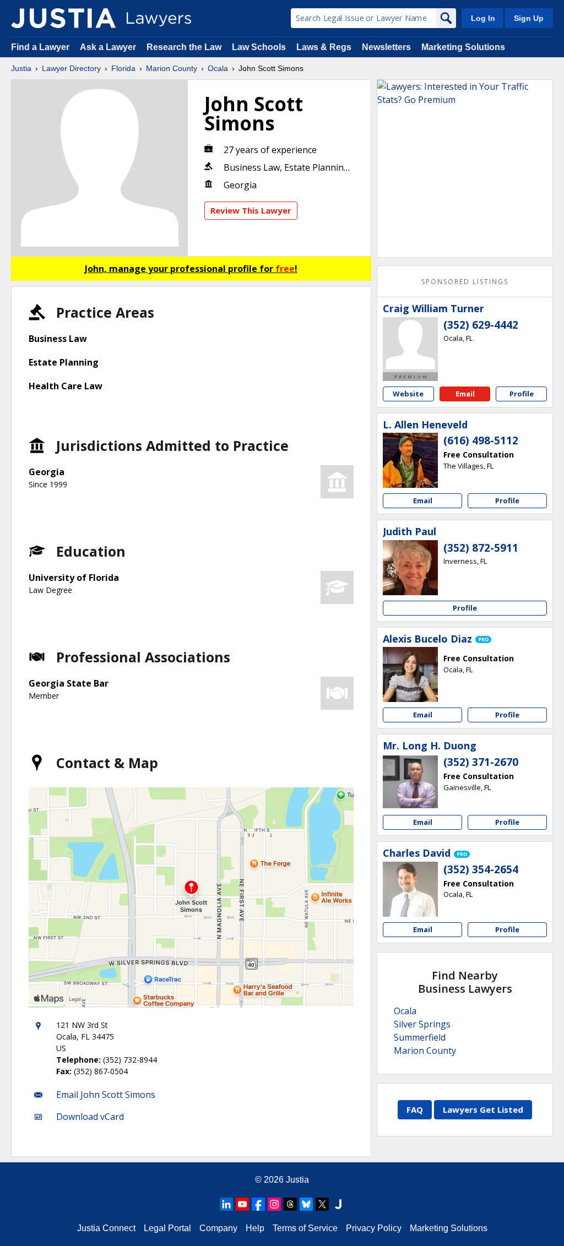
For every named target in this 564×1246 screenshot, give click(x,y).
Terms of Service (305, 1228)
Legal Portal (167, 1228)
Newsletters (386, 47)
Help (255, 1228)
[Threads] (290, 1204)
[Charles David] (410, 889)
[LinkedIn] (226, 1204)
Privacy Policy (374, 1228)
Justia (21, 68)
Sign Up (529, 18)
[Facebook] (258, 1204)
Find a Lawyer (40, 47)
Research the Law (184, 47)
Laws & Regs (323, 47)
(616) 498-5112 (480, 440)
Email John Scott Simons (105, 1095)
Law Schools (259, 47)
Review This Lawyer (250, 210)
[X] (322, 1204)
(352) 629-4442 (480, 325)
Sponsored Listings (464, 281)
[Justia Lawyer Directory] (63, 18)
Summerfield (420, 1037)
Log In (483, 18)
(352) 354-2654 (480, 869)
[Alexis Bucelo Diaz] (410, 674)
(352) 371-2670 (480, 762)
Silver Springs (422, 1024)
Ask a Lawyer (109, 47)
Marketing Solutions (463, 47)
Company (218, 1228)
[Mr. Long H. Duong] (410, 781)
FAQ (414, 1109)
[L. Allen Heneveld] (410, 460)
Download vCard (90, 1117)
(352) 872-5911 (480, 548)
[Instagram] (274, 1204)
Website (408, 394)
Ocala (218, 68)
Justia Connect (106, 1228)
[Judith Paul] (410, 567)
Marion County (171, 68)
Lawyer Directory (71, 68)
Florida (123, 68)
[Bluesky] (306, 1204)
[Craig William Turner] (410, 344)
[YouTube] (242, 1204)
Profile (521, 394)
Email (465, 394)
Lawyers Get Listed (483, 1109)
